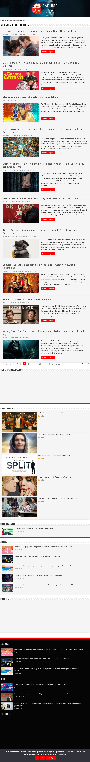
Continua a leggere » (48, 52)
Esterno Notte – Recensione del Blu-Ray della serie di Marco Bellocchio (41, 198)
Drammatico (19, 170)
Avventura (18, 135)
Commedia (20, 34)
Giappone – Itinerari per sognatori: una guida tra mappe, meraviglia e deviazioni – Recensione (46, 566)
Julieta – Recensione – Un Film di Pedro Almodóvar (55, 477)
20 (40, 364)
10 (28, 364)
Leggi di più (50, 758)
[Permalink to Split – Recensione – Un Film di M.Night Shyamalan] (19, 464)
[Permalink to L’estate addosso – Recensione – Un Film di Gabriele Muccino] (19, 507)
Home (2, 20)
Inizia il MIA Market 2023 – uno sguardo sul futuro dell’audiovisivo (40, 684)
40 (49, 364)
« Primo (4, 364)
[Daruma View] (45, 8)
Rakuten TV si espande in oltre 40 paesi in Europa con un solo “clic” (41, 694)
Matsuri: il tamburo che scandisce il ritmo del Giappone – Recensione (37, 556)
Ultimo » (59, 364)
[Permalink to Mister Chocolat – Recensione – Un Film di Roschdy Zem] (19, 422)
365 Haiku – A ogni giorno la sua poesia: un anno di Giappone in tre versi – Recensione (43, 547)
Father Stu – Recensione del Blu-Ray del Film (27, 299)
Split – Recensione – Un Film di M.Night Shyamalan (54, 455)
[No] (87, 755)
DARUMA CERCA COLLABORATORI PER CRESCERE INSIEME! (34, 528)
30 (44, 364)
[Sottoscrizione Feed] (89, 25)
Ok (37, 758)
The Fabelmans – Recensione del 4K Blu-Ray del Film (31, 97)
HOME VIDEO (20, 69)
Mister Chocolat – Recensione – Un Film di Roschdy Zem (56, 413)
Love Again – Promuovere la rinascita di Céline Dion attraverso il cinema (41, 31)
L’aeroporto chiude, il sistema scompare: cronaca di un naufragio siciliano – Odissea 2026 (44, 585)
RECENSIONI (28, 34)
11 (32, 364)
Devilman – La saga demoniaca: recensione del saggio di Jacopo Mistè (38, 575)
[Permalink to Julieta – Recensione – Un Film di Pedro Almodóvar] (19, 486)
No (42, 758)
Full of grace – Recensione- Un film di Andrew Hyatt (55, 434)
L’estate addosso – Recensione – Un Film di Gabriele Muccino (58, 498)
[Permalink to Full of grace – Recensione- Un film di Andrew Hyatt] (19, 443)
